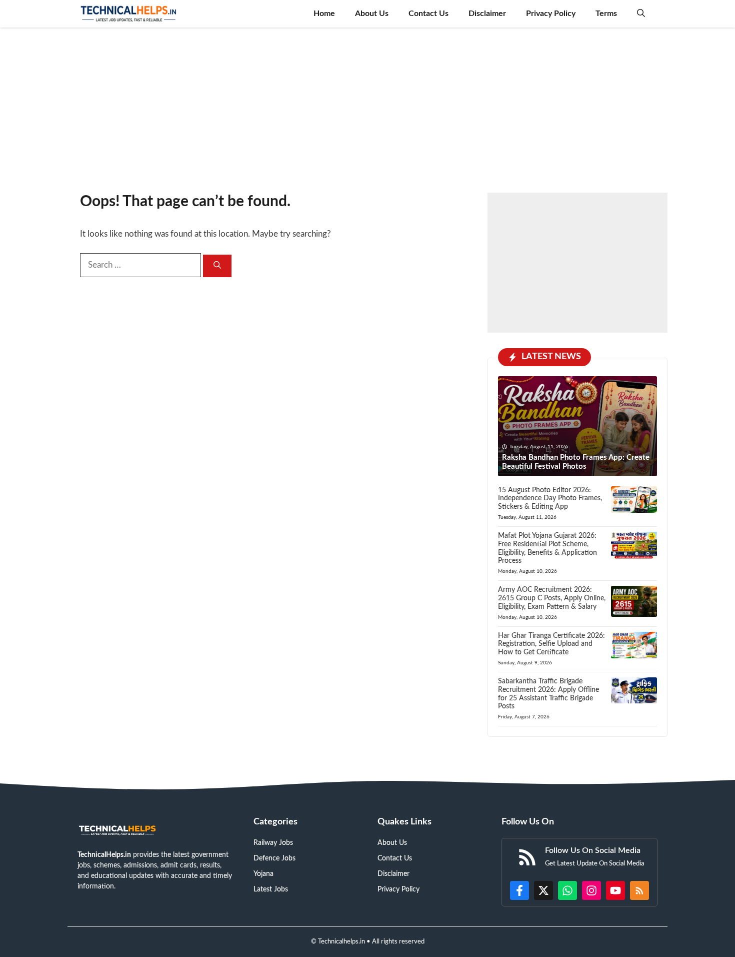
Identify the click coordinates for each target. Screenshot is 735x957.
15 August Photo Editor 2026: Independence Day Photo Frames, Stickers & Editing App (550, 499)
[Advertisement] (368, 105)
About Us (371, 14)
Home (324, 14)
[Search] (217, 266)
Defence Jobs (275, 858)
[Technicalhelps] (129, 14)
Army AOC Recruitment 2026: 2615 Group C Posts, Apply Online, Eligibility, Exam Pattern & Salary (552, 598)
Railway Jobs (273, 842)
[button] (641, 14)
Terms (606, 14)
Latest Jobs (271, 889)
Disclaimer (487, 14)
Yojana (264, 873)
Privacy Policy (551, 14)
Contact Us (428, 14)
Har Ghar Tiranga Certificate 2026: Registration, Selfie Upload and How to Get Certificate (551, 644)
